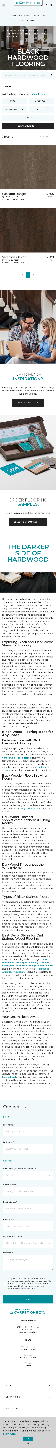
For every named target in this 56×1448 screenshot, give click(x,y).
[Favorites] (46, 5)
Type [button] (12, 101)
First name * (8, 1125)
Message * (8, 1253)
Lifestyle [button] (40, 101)
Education (12, 1408)
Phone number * (10, 1185)
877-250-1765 (28, 20)
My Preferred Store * (12, 1237)
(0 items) (51, 5)
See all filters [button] (26, 126)
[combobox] (25, 75)
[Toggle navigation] (3, 5)
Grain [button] (26, 117)
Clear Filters (38, 94)
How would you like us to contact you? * (21, 1169)
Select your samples (25, 522)
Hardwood (33, 30)
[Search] (51, 75)
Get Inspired (13, 1397)
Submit (28, 1299)
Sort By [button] (44, 137)
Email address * (10, 1202)
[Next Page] (33, 275)
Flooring (20, 30)
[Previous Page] (22, 275)
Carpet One (7, 30)
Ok (28, 1438)
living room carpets (30, 808)
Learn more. (9, 1434)
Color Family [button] (12, 109)
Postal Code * (9, 1219)
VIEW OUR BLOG (25, 402)
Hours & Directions (28, 1332)
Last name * (8, 1142)
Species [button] (40, 109)
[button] (41, 5)
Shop (8, 1385)
